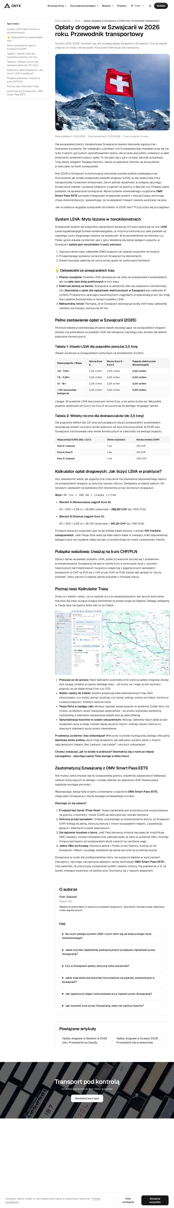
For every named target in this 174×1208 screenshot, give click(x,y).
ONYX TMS (13, 1134)
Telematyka (80, 1145)
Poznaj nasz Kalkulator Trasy (23, 86)
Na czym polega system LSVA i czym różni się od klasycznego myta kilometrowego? (106, 936)
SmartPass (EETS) (83, 1178)
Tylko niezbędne (128, 1200)
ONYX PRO (149, 1145)
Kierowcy (79, 1151)
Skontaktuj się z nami (87, 1098)
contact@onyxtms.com (16, 1155)
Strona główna (63, 20)
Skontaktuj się (117, 870)
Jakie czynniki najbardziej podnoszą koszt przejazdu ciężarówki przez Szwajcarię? (108, 952)
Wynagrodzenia (82, 1167)
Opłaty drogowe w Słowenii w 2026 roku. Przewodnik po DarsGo (84, 1040)
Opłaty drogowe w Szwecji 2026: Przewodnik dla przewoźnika (137, 1040)
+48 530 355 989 (14, 1160)
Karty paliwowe (82, 1172)
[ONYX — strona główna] (12, 6)
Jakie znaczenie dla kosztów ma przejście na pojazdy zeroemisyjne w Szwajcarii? (108, 980)
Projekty (122, 5)
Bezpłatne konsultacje (86, 1161)
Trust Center (115, 1145)
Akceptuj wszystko (155, 1200)
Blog (77, 20)
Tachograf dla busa (84, 1156)
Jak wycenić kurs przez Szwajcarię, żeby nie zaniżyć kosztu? (104, 1006)
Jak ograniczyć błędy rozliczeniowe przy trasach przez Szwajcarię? (108, 994)
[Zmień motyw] (150, 6)
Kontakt (112, 1140)
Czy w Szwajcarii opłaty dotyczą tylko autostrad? (97, 966)
